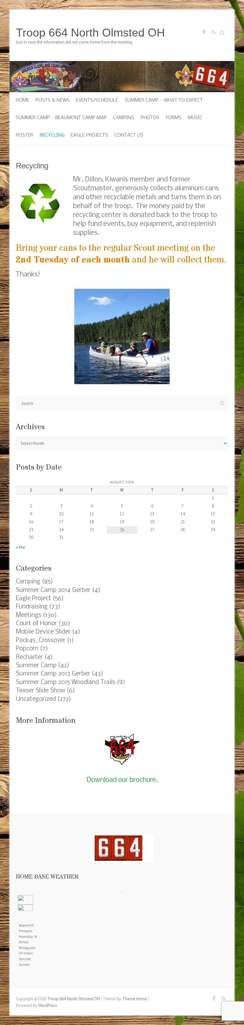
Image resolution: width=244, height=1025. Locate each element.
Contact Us (128, 135)
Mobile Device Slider (43, 632)
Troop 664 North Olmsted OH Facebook (203, 33)
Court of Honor (36, 624)
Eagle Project (33, 598)
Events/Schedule (97, 100)
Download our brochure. (122, 780)
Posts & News (53, 100)
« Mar (20, 547)
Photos (150, 117)
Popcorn (27, 649)
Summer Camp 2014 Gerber (53, 590)
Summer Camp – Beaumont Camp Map (61, 117)
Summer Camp (36, 665)
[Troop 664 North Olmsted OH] (122, 64)
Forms (173, 117)
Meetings (28, 615)
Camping (123, 117)
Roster (24, 135)
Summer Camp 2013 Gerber (53, 674)
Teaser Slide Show (40, 691)
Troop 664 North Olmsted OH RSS (213, 33)
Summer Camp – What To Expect (164, 100)
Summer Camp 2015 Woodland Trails (65, 682)
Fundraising (32, 607)
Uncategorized (36, 699)
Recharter (29, 657)
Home (22, 100)
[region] (122, 336)
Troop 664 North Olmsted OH (90, 32)
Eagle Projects (89, 135)
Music (195, 117)
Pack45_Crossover (40, 640)
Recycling (52, 135)
